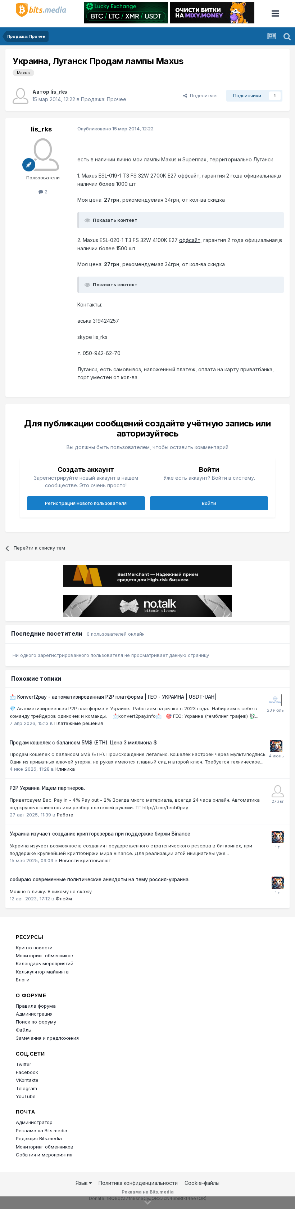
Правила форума (36, 1006)
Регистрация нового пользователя (86, 503)
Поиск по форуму (36, 1022)
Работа (65, 815)
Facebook (27, 1072)
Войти (209, 503)
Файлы (24, 1030)
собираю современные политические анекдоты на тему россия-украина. (100, 879)
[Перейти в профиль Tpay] (278, 791)
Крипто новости (34, 947)
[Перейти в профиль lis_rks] (20, 96)
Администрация (34, 1014)
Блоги (23, 979)
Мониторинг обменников (44, 955)
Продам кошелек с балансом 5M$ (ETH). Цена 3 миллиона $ (83, 742)
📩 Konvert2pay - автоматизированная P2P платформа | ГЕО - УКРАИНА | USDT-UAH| (113, 697)
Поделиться (202, 95)
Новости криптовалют (85, 860)
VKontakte (27, 1080)
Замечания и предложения (47, 1038)
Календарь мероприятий (44, 963)
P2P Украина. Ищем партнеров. (47, 788)
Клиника (65, 769)
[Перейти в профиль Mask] (276, 746)
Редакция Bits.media (39, 1138)
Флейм (64, 898)
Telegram (26, 1088)
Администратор (34, 1122)
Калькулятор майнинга (42, 972)
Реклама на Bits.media (41, 1130)
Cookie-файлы (202, 1183)
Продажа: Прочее (103, 99)
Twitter (23, 1064)
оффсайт (188, 176)
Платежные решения (78, 723)
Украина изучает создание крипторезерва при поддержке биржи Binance (100, 834)
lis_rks (58, 92)
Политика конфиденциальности (138, 1183)
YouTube (26, 1096)
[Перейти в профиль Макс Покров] (275, 700)
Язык (82, 1183)
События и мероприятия (44, 1154)
